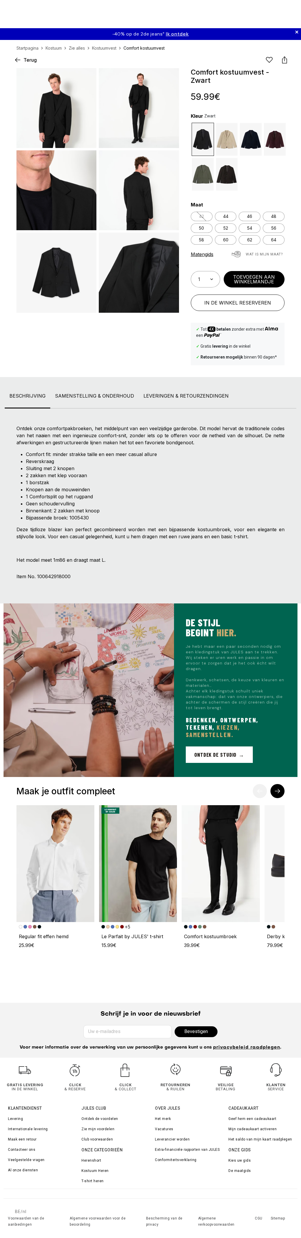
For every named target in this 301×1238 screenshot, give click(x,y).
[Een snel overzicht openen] (170, 77)
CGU (258, 1218)
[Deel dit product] (284, 60)
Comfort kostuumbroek (210, 936)
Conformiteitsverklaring (176, 1160)
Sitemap (278, 1218)
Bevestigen (196, 1031)
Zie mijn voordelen (97, 1129)
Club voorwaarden (97, 1139)
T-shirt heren (92, 1181)
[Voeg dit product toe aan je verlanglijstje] (269, 60)
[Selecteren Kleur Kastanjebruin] (227, 174)
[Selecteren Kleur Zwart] (203, 139)
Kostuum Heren (95, 1171)
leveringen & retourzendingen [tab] (186, 396)
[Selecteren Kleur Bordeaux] (275, 139)
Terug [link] (30, 60)
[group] (150, 34)
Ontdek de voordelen (99, 1119)
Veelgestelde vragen (26, 1160)
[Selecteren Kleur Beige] (227, 139)
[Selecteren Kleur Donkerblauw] (251, 139)
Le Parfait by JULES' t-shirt (132, 936)
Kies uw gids (239, 1160)
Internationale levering (28, 1129)
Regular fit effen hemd (43, 936)
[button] (169, 77)
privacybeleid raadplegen (246, 1047)
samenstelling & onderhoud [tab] (94, 396)
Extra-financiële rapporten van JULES (187, 1150)
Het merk (163, 1119)
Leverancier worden (172, 1139)
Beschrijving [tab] (27, 396)
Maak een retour (22, 1139)
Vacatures (164, 1129)
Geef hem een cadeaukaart (252, 1119)
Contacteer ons (21, 1150)
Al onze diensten (23, 1170)
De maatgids (239, 1171)
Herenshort (91, 1160)
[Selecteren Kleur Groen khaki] (203, 174)
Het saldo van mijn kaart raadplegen (260, 1139)
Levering (15, 1119)
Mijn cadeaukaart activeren (252, 1129)
